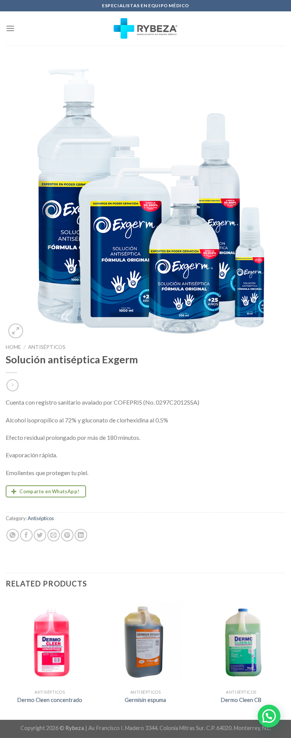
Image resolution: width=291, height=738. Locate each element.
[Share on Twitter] (40, 535)
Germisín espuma (145, 700)
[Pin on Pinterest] (67, 535)
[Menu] (10, 28)
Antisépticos (47, 347)
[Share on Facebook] (26, 535)
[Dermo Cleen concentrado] (50, 641)
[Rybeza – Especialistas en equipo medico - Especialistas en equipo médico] (146, 28)
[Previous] (6, 658)
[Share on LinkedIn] (81, 535)
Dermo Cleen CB (241, 700)
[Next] (285, 658)
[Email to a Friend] (53, 535)
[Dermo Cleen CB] (241, 641)
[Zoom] (15, 331)
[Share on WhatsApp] (12, 535)
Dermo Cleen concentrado (49, 700)
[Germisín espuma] (145, 641)
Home (13, 347)
